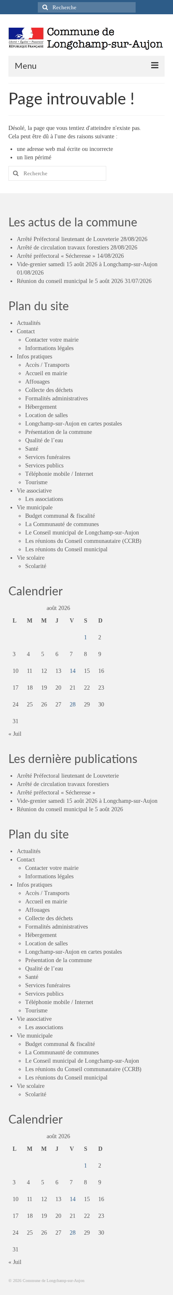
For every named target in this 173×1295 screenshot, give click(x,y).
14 (73, 671)
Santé (31, 449)
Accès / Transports (47, 365)
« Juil (14, 734)
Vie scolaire (31, 558)
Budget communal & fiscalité (60, 516)
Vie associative (34, 491)
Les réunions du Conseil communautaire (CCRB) (83, 541)
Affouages (37, 382)
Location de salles (46, 415)
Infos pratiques (34, 356)
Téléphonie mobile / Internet (59, 474)
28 (73, 704)
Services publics (44, 465)
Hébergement (41, 407)
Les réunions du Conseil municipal (66, 549)
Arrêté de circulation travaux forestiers (63, 247)
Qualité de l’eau (44, 440)
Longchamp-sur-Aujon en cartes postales (73, 423)
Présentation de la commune (58, 432)
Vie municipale (34, 507)
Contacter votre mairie (52, 340)
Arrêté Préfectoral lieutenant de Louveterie (68, 239)
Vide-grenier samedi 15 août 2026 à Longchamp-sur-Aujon (87, 264)
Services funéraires (47, 457)
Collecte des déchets (49, 390)
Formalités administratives (56, 398)
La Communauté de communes (62, 524)
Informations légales (49, 348)
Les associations (44, 499)
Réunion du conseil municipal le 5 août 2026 (70, 281)
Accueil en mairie (46, 373)
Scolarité (35, 566)
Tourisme (36, 482)
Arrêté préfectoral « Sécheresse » (56, 256)
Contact (26, 331)
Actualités (28, 323)
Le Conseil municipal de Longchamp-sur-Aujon (82, 532)
